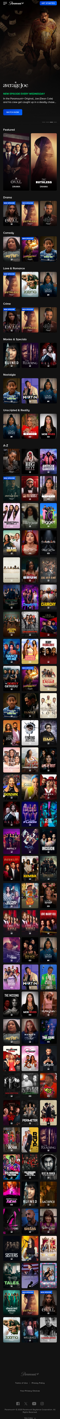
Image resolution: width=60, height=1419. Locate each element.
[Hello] (11, 814)
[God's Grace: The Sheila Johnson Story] (30, 787)
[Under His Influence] (30, 1329)
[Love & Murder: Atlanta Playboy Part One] (11, 922)
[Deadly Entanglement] (48, 651)
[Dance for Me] (11, 651)
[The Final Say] (11, 732)
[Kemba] (30, 868)
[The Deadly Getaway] (11, 678)
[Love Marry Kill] (48, 922)
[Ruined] (30, 1194)
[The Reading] (48, 1140)
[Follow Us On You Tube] (34, 1403)
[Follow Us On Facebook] (18, 1403)
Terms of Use (21, 1383)
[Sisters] (11, 1248)
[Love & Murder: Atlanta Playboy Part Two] (30, 922)
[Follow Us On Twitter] (26, 1403)
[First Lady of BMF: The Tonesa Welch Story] (48, 732)
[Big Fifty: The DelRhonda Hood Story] (30, 461)
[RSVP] (30, 1140)
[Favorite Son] (48, 705)
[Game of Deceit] (48, 760)
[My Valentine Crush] (11, 1058)
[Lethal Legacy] (11, 895)
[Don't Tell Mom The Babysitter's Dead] (48, 678)
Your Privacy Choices (30, 1391)
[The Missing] (11, 1004)
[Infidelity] (11, 868)
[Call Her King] (48, 570)
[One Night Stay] (11, 1112)
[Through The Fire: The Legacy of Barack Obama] (30, 1275)
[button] (5, 3)
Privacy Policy (38, 1383)
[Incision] (48, 841)
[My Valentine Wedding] (30, 1058)
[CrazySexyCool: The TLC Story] (30, 624)
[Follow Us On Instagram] (42, 1403)
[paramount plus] (16, 3)
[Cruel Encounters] (48, 624)
